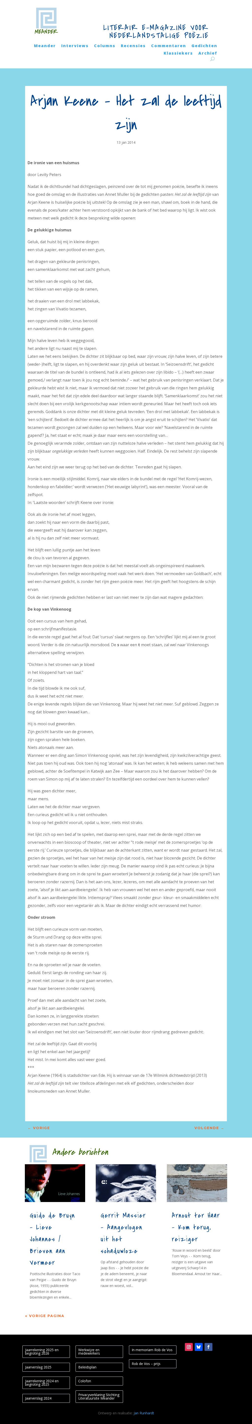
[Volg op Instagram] (189, 1347)
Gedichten (204, 46)
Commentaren (168, 46)
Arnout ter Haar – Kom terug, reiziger (196, 1227)
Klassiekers (178, 53)
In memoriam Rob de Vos (152, 1349)
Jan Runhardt (144, 1413)
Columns (104, 46)
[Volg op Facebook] (208, 1347)
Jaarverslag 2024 (38, 1398)
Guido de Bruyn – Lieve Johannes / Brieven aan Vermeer (52, 1239)
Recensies (133, 46)
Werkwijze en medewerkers (89, 1351)
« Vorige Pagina (44, 1316)
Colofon (84, 1381)
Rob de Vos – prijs (146, 1363)
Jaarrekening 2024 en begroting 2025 (42, 1383)
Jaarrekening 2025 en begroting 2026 (42, 1351)
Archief (207, 53)
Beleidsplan (87, 1367)
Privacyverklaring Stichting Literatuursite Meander (98, 1396)
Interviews (75, 46)
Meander (45, 46)
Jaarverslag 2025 (38, 1367)
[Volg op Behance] (199, 1347)
